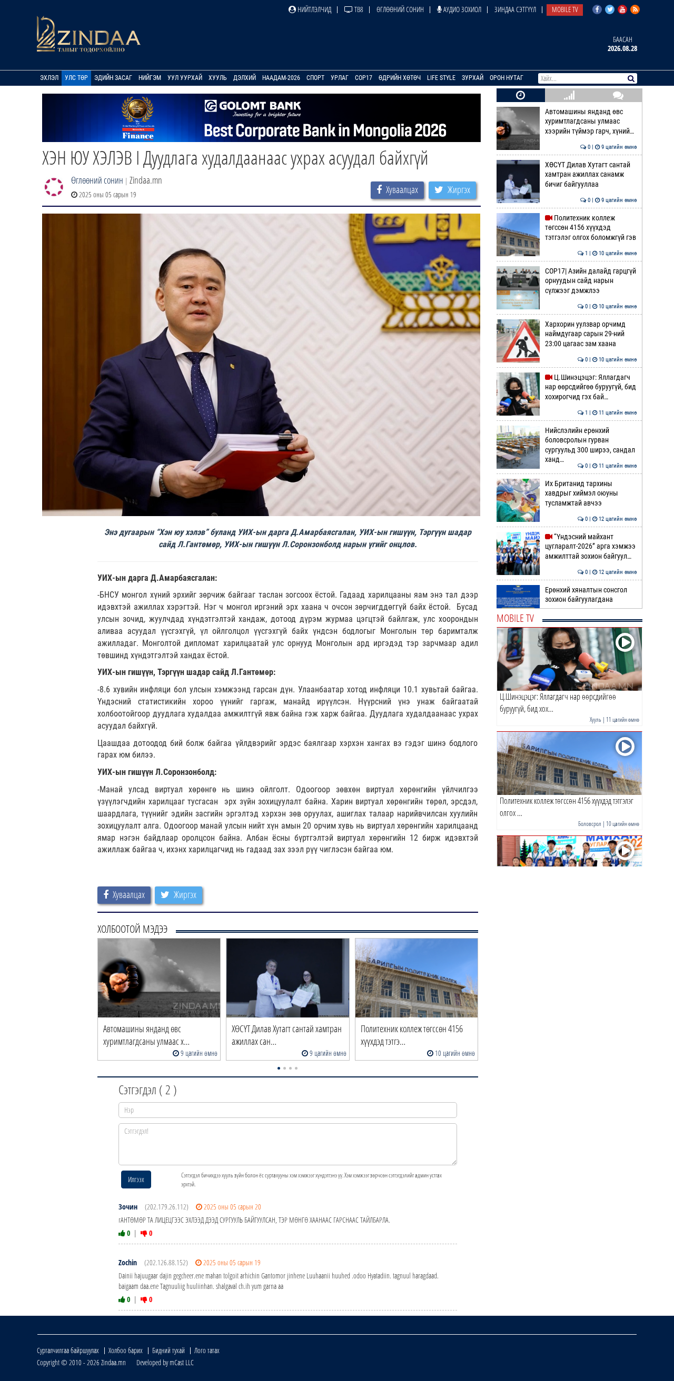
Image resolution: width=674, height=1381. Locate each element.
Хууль (218, 78)
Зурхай (472, 78)
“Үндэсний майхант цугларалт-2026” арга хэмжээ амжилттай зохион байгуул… (591, 546)
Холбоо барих (125, 1350)
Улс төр (76, 78)
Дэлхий (244, 78)
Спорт (315, 78)
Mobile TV (565, 9)
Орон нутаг (506, 78)
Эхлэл (49, 78)
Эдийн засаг (113, 78)
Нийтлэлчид (313, 9)
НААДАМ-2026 (281, 78)
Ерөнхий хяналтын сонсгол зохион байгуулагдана (591, 595)
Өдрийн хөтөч (400, 78)
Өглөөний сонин (400, 9)
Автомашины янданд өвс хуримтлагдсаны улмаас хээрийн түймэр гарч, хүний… (591, 121)
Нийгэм (149, 78)
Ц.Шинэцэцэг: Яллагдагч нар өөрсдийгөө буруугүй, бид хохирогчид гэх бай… (591, 387)
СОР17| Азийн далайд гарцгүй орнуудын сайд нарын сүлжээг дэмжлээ (591, 281)
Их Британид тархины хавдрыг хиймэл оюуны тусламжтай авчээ (591, 493)
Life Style (441, 78)
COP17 (363, 78)
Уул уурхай (184, 78)
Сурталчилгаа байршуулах (68, 1350)
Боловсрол (589, 823)
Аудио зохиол (461, 9)
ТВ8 (358, 9)
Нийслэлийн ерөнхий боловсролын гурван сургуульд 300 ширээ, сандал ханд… (591, 445)
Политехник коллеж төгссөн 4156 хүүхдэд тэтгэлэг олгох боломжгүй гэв (591, 228)
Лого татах (207, 1350)
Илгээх (136, 1179)
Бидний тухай (168, 1350)
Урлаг (340, 78)
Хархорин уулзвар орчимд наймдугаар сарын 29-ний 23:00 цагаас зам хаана (591, 334)
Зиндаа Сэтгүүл (515, 9)
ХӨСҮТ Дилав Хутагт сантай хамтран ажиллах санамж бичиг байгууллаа (591, 174)
